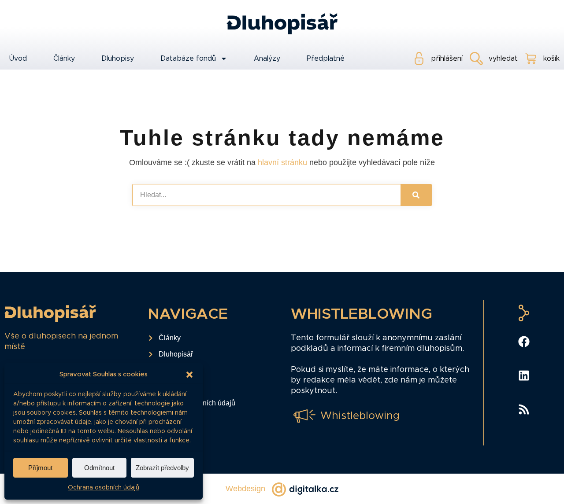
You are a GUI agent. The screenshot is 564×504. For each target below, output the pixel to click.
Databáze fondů (188, 58)
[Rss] (523, 409)
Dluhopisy (117, 58)
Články (64, 58)
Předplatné (326, 58)
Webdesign (245, 488)
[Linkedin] (523, 375)
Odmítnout (99, 467)
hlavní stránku (282, 162)
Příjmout (40, 467)
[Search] (416, 195)
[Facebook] (523, 341)
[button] (189, 374)
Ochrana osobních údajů (103, 488)
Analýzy (267, 58)
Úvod (18, 58)
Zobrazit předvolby (162, 467)
